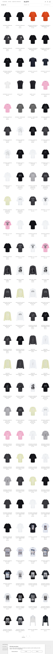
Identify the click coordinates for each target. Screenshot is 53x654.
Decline (37, 651)
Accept (26, 651)
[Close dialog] (37, 317)
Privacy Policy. (20, 648)
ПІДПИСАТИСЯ (26, 334)
